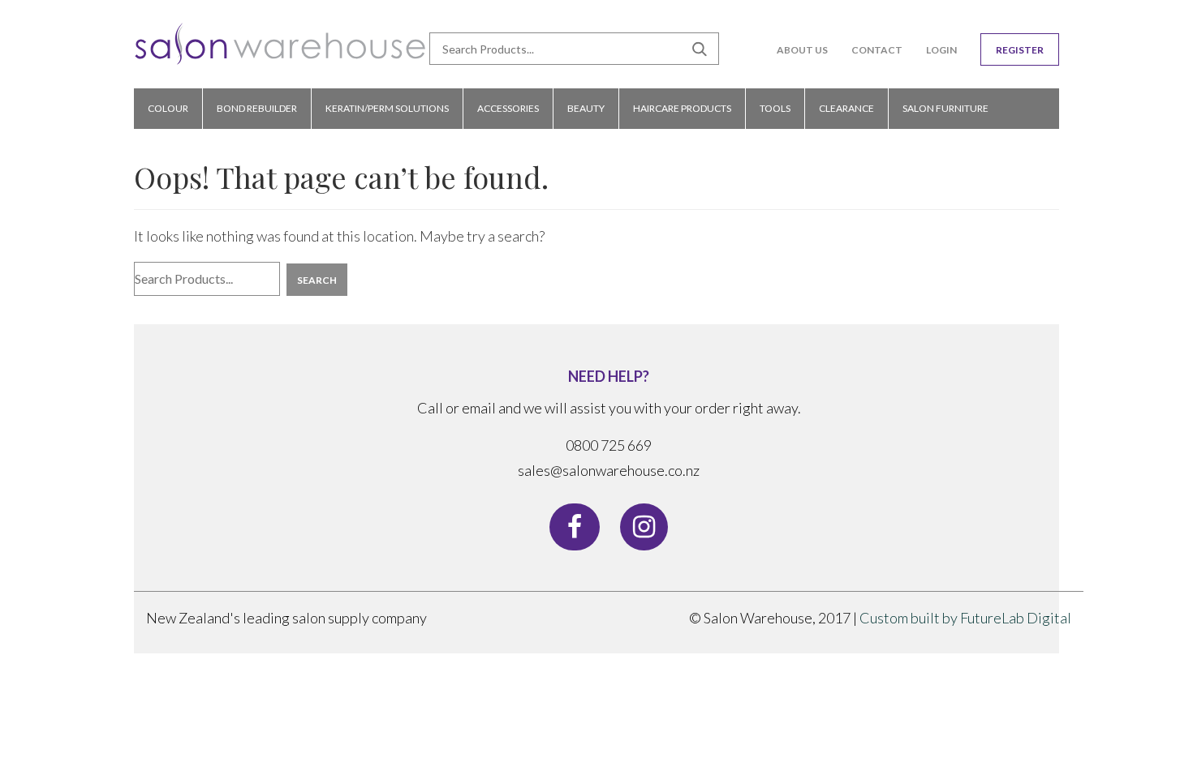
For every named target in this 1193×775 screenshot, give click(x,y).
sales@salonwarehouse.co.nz (609, 470)
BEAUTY (586, 108)
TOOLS (775, 108)
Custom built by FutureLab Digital (965, 618)
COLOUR (168, 108)
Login (941, 50)
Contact (876, 50)
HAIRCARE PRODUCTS (682, 108)
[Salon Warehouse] (280, 50)
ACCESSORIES (508, 108)
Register (1020, 50)
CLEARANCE (846, 108)
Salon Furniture (945, 108)
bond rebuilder (257, 108)
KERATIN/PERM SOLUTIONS (387, 108)
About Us (802, 50)
